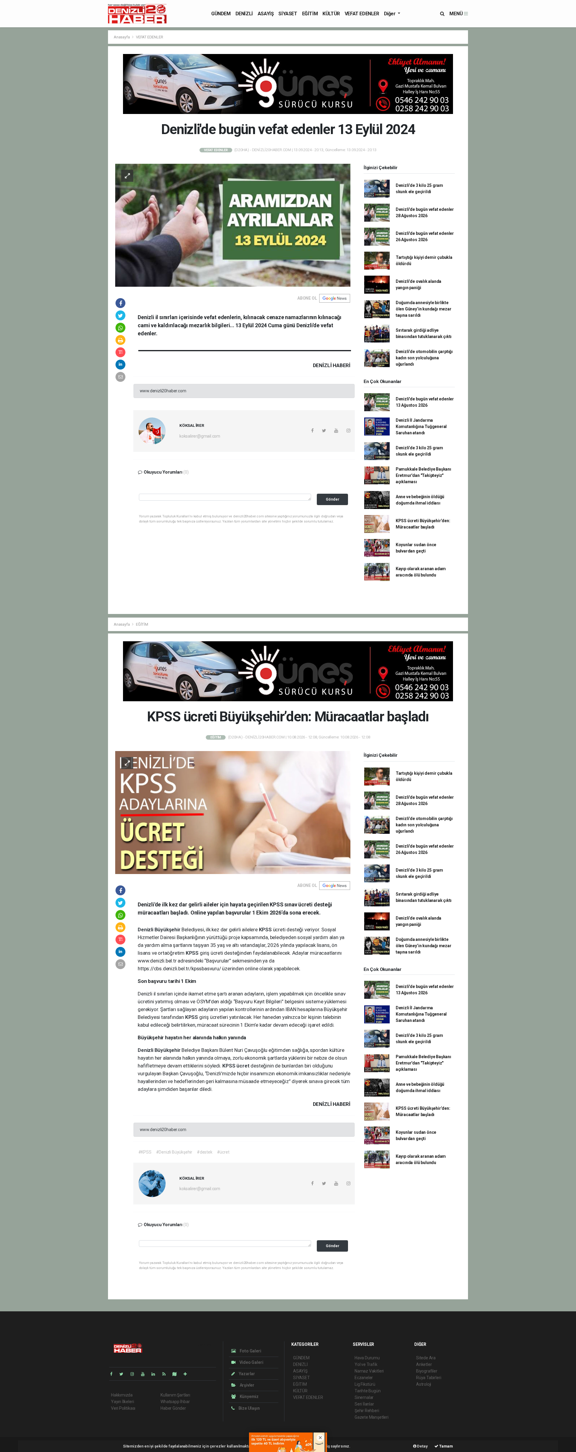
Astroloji (423, 1384)
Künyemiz (249, 1396)
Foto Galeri (250, 1351)
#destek (204, 1152)
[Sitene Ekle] (188, 1374)
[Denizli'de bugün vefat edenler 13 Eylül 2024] (232, 224)
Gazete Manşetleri (371, 1417)
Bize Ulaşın (249, 1408)
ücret (243, 1066)
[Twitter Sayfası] (123, 1374)
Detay (422, 1446)
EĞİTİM (310, 13)
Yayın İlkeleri (122, 1401)
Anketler (424, 1364)
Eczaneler (364, 1377)
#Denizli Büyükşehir (174, 1152)
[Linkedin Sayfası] (156, 1374)
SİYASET (287, 13)
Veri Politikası (123, 1408)
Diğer (390, 13)
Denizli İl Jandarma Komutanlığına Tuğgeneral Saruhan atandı (421, 426)
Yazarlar (246, 1373)
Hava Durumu (367, 1357)
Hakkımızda (122, 1395)
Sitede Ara (426, 1357)
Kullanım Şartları (175, 1395)
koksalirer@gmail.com (199, 436)
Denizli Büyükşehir (160, 930)
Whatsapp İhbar (175, 1401)
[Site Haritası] (177, 1374)
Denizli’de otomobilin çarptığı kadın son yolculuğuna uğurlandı (424, 358)
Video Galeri (250, 1362)
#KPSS (145, 1152)
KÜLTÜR (331, 13)
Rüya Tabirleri (428, 1377)
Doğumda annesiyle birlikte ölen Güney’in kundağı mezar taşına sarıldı (424, 309)
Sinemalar (364, 1397)
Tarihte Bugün (368, 1390)
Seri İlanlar (364, 1404)
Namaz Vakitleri (369, 1371)
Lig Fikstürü (365, 1384)
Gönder (332, 499)
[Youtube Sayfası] (145, 1374)
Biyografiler (426, 1371)
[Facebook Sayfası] (113, 1374)
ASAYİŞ (266, 13)
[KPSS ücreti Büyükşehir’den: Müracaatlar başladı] (232, 812)
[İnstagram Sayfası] (134, 1374)
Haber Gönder (173, 1408)
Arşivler (246, 1385)
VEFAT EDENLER (362, 13)
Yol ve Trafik (366, 1364)
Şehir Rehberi (367, 1410)
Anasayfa (122, 37)
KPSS (266, 930)
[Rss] (166, 1374)
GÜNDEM (221, 13)
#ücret (223, 1152)
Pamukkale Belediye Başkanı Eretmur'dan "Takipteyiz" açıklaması (423, 475)
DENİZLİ (244, 13)
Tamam (445, 1446)
